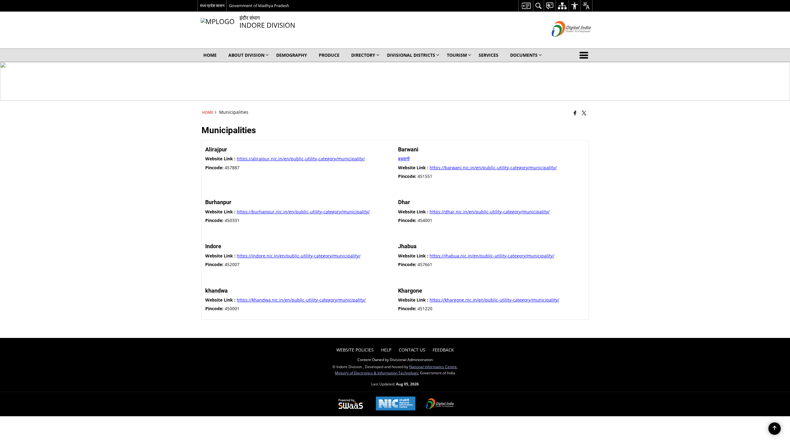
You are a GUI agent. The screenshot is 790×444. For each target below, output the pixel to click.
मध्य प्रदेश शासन (212, 5)
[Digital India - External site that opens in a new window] (563, 42)
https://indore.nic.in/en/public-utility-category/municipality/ (298, 256)
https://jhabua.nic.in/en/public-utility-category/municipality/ (492, 256)
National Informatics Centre (433, 366)
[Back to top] (774, 428)
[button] (585, 55)
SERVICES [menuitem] (488, 55)
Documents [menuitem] (524, 55)
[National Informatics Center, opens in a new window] (395, 404)
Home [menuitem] (210, 55)
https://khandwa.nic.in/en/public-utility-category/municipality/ (301, 300)
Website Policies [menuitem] (355, 350)
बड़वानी (404, 159)
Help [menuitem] (386, 350)
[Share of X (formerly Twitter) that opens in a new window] (584, 112)
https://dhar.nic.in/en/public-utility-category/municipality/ (490, 212)
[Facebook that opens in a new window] (575, 112)
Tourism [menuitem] (457, 55)
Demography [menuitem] (291, 55)
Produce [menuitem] (329, 55)
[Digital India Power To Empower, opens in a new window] (440, 404)
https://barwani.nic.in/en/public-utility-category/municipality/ (493, 168)
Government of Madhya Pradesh (259, 5)
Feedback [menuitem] (443, 350)
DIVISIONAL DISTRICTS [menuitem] (411, 55)
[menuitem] (525, 5)
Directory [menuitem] (363, 55)
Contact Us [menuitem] (412, 350)
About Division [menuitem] (246, 55)
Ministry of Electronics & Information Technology (376, 372)
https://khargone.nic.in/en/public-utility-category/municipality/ (494, 300)
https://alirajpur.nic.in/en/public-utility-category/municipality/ (301, 159)
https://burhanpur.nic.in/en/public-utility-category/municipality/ (303, 212)
